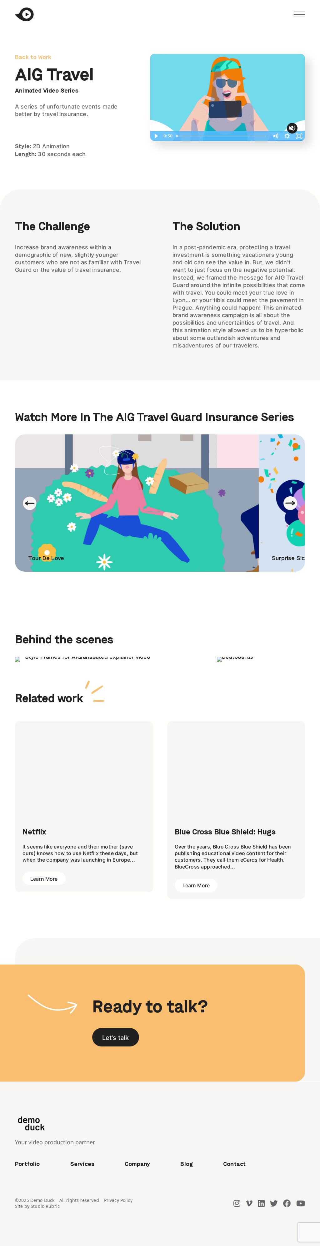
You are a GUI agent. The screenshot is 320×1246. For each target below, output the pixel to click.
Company (137, 1164)
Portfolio (27, 1164)
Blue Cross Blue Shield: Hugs (225, 832)
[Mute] (275, 136)
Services (82, 1164)
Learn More (44, 879)
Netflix (34, 832)
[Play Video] (156, 136)
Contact (234, 1164)
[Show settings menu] (287, 136)
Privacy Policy (118, 1200)
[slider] (221, 136)
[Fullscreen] (299, 136)
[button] (115, 1037)
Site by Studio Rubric (37, 1206)
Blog (186, 1164)
